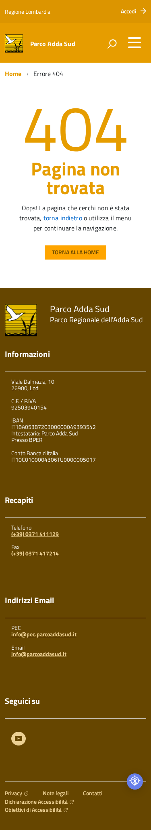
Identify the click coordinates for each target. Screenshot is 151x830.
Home (13, 73)
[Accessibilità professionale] (135, 781)
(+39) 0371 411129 (35, 534)
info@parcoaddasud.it (38, 654)
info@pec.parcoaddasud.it (44, 634)
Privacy (13, 793)
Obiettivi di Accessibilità (33, 809)
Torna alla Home (75, 252)
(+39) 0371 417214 (35, 553)
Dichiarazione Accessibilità (36, 801)
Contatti (92, 793)
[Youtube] (18, 739)
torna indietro (62, 218)
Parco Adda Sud (52, 43)
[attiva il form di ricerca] (112, 44)
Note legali (55, 793)
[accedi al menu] (134, 42)
